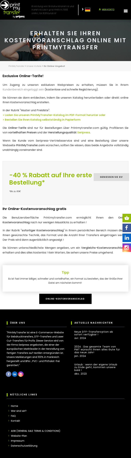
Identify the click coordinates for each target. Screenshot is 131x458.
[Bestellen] (126, 218)
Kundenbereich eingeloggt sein (23, 89)
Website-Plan (19, 436)
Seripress (83, 132)
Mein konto (108, 9)
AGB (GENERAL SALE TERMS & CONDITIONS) (35, 431)
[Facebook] (126, 228)
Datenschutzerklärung (24, 445)
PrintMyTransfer (16, 66)
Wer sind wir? (18, 411)
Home (14, 406)
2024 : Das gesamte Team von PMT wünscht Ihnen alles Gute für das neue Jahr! (97, 349)
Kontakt (15, 421)
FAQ (13, 416)
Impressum (17, 440)
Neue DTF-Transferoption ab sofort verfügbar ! (93, 333)
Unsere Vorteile (33, 66)
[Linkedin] (126, 238)
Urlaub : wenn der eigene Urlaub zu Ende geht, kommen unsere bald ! (96, 367)
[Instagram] (126, 247)
